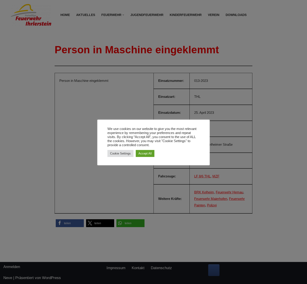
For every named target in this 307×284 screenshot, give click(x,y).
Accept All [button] (145, 153)
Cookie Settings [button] (120, 153)
